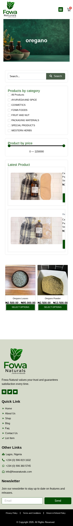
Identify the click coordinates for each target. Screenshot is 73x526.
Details (36, 186)
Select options (20, 307)
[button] (60, 9)
